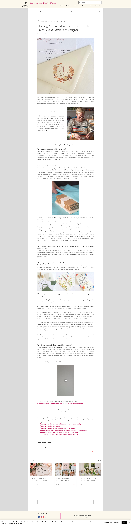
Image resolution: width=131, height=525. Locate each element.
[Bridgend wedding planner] (90, 469)
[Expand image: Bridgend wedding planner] (46, 281)
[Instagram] (41, 517)
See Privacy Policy (17, 523)
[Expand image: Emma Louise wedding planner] (84, 281)
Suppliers (55, 11)
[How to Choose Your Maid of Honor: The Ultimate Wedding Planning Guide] (65, 469)
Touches (62, 11)
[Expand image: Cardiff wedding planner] (65, 281)
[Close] (129, 522)
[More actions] (93, 21)
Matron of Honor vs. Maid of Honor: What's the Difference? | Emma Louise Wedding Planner (40, 479)
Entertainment (84, 11)
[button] (99, 11)
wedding (39, 11)
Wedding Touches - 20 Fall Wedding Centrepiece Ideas (88, 479)
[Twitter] (46, 517)
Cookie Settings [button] (108, 522)
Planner (76, 11)
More (92, 11)
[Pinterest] (44, 517)
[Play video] (65, 380)
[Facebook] (39, 517)
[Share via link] (49, 447)
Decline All (116, 522)
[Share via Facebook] (38, 447)
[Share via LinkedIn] (45, 447)
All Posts (32, 11)
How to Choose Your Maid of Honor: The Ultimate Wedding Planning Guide (64, 479)
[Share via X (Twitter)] (42, 447)
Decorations (47, 11)
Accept (124, 522)
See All (99, 460)
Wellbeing (69, 11)
